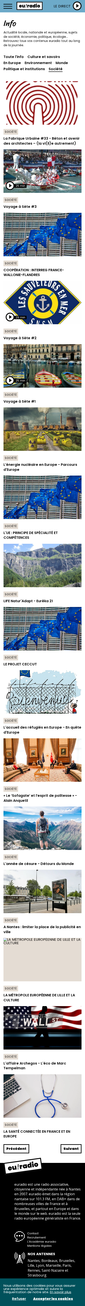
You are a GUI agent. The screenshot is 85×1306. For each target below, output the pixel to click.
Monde (62, 63)
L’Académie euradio (41, 1242)
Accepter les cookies (53, 1299)
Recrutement (36, 1237)
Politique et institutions (24, 69)
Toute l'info (13, 57)
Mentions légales (39, 1246)
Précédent (16, 1148)
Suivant (71, 1148)
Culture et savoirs (43, 57)
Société (56, 69)
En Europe (12, 63)
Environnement (38, 63)
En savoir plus (60, 1292)
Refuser (19, 1299)
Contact (33, 1233)
